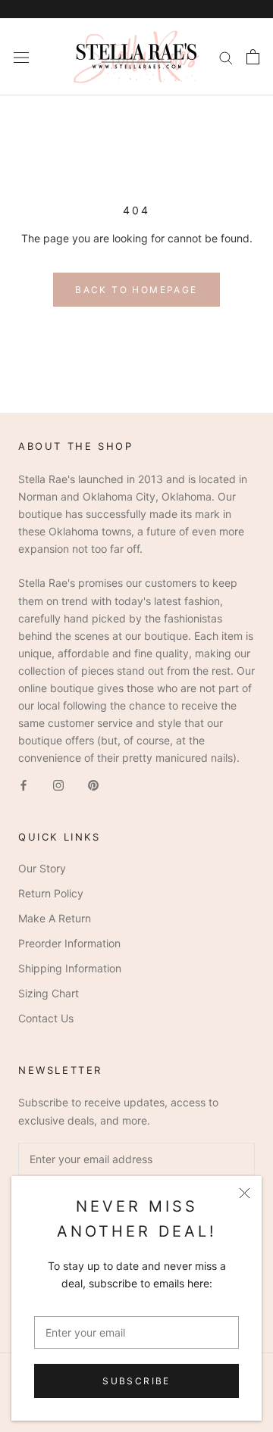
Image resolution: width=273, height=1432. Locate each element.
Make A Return (54, 918)
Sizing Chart (48, 993)
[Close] (244, 1193)
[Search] (226, 57)
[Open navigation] (21, 56)
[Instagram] (58, 784)
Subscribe (136, 1381)
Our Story (42, 868)
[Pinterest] (93, 784)
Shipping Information (69, 968)
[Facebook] (23, 784)
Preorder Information (69, 943)
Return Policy (50, 893)
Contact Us (46, 1018)
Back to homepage (136, 289)
